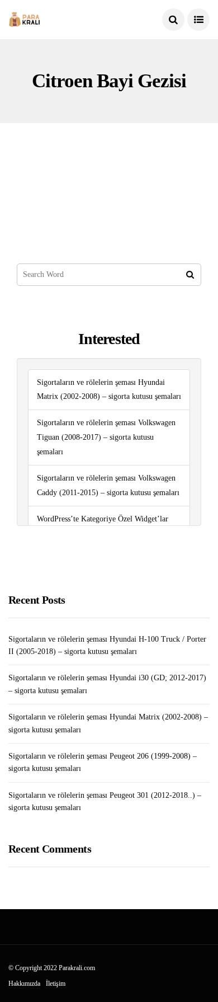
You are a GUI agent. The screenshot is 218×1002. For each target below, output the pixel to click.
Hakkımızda (24, 983)
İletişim (55, 983)
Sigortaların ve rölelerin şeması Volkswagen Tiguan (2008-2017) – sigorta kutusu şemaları (106, 437)
